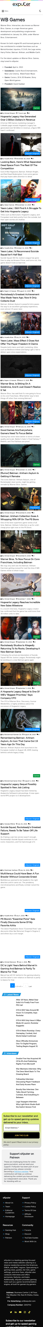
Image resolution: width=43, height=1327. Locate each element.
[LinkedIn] (15, 1316)
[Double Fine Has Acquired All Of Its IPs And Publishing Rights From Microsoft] (8, 1065)
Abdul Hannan (8, 203)
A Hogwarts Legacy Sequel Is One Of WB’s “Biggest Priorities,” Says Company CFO (20, 692)
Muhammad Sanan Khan (12, 778)
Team (7, 1210)
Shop (7, 1237)
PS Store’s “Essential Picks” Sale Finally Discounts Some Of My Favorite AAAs (18, 919)
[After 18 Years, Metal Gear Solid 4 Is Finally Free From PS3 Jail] (8, 1006)
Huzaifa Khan (8, 156)
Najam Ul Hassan (9, 289)
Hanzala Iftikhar (8, 821)
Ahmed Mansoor (9, 960)
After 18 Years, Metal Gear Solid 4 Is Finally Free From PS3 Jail (27, 1006)
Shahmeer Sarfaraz (10, 868)
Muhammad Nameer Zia (11, 732)
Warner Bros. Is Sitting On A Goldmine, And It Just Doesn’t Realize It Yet (21, 384)
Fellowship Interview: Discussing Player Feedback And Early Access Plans (28, 1085)
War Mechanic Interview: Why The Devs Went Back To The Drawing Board (28, 1075)
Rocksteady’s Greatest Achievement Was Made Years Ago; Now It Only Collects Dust (20, 295)
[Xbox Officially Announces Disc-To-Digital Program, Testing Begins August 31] (8, 1047)
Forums (28, 1234)
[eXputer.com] (21, 4)
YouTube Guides (31, 1241)
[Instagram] (25, 1316)
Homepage (10, 1220)
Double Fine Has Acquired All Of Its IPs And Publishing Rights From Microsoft (28, 1064)
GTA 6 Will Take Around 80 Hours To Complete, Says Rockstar (27, 1016)
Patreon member (21, 1175)
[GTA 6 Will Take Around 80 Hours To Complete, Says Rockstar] (8, 1016)
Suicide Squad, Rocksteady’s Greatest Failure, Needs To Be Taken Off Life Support (21, 828)
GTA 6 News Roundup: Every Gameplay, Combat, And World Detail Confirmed (28, 1036)
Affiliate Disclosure (29, 1218)
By (3, 111)
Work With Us (30, 1245)
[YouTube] (20, 1316)
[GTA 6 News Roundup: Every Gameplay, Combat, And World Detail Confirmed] (8, 1037)
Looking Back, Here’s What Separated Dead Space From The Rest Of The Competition (21, 162)
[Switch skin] (40, 10)
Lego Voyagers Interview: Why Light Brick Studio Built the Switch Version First (28, 1107)
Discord (28, 1237)
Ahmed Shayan (8, 111)
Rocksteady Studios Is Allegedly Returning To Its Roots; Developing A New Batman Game (20, 646)
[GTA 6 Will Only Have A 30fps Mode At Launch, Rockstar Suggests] (8, 1026)
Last (20, 989)
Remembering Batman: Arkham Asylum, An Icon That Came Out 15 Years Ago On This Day (19, 738)
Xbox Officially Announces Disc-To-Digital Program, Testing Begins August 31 (27, 1047)
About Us (9, 1206)
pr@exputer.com (28, 1304)
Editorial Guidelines (9, 1215)
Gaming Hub (10, 1234)
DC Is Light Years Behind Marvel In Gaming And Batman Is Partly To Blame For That (19, 966)
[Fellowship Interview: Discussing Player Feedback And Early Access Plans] (8, 1085)
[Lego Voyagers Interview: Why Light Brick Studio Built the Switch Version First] (8, 1108)
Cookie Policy (30, 1210)
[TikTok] (29, 1316)
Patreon (8, 1241)
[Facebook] (6, 1316)
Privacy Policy (30, 1206)
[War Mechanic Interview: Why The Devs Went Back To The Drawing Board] (8, 1075)
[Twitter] (11, 1316)
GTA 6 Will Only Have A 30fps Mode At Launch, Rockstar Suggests (28, 1026)
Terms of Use (30, 1214)
